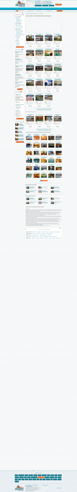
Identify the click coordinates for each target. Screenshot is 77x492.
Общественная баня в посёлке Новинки (57, 64)
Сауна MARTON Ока (39, 114)
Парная (26, 8)
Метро (21, 8)
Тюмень (44, 479)
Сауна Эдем (44, 172)
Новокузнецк (47, 477)
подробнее (30, 46)
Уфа (51, 479)
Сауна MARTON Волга (30, 114)
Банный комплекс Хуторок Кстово (51, 165)
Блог (43, 487)
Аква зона (32, 8)
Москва (16, 475)
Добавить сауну (59, 4)
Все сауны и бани (38, 5)
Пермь (16, 479)
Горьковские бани (18, 94)
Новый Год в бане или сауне (20, 34)
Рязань (23, 479)
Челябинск (59, 479)
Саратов (30, 479)
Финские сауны (18, 19)
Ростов (20, 479)
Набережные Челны (34, 477)
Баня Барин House (36, 172)
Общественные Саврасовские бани (30, 64)
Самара (27, 479)
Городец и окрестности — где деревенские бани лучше (21, 124)
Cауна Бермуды (58, 172)
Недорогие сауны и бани (19, 31)
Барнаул (26, 475)
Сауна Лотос (44, 149)
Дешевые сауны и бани (19, 30)
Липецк (29, 477)
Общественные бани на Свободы (19, 66)
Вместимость (43, 8)
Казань (56, 475)
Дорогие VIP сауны (18, 32)
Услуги (54, 8)
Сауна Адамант (51, 134)
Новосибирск (52, 477)
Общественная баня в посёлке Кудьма (48, 49)
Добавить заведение (51, 487)
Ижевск (49, 475)
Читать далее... (17, 71)
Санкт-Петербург (21, 475)
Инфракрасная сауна (19, 22)
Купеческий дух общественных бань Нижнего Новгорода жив (21, 139)
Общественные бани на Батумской (48, 64)
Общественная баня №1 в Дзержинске (57, 79)
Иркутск (52, 475)
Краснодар (16, 477)
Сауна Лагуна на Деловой (19, 104)
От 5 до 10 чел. (38, 233)
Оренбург (59, 477)
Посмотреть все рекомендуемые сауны (44, 129)
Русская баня (17, 110)
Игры (58, 8)
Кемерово (59, 475)
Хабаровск (55, 479)
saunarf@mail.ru (29, 486)
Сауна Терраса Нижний (29, 134)
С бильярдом (18, 43)
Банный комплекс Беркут (48, 115)
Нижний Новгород (40, 477)
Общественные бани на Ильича (19, 52)
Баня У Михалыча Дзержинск (58, 142)
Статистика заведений (46, 490)
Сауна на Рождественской (36, 142)
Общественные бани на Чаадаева (39, 94)
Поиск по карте (45, 5)
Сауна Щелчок (59, 134)
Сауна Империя (36, 149)
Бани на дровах (18, 21)
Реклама (53, 486)
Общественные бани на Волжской (39, 64)
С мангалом (17, 44)
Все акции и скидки (20, 118)
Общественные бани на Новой (39, 34)
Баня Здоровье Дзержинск (59, 157)
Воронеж (39, 475)
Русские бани (18, 18)
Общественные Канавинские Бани (18, 74)
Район (17, 8)
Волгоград (35, 475)
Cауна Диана (29, 172)
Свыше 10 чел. (43, 233)
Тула (40, 479)
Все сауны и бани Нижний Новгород (31, 13)
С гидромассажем (45, 236)
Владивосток (30, 475)
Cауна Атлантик (29, 149)
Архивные (46, 487)
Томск (38, 479)
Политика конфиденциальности (29, 490)
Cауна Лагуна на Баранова (51, 172)
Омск (56, 477)
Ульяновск (48, 479)
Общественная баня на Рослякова (58, 34)
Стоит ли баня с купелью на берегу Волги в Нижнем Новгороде (21, 129)
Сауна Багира (51, 149)
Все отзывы (20, 89)
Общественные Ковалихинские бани (30, 94)
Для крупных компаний (19, 27)
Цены (37, 8)
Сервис (49, 8)
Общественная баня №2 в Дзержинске (48, 79)
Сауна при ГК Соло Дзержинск (29, 157)
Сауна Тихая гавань (59, 149)
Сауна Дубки (51, 157)
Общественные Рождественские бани (18, 59)
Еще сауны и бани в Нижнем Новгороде (44, 109)
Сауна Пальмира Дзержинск (44, 134)
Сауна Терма (51, 142)
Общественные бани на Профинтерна (39, 49)
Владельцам (52, 5)
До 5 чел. (34, 233)
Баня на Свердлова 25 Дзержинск (44, 157)
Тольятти (34, 479)
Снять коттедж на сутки (19, 33)
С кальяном (17, 45)
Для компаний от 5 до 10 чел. (19, 26)
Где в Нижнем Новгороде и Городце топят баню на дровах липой (21, 136)
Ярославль (16, 481)
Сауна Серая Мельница (36, 165)
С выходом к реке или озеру (53, 236)
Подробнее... (17, 102)
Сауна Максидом (36, 157)
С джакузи (17, 38)
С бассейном (18, 37)
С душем (17, 39)
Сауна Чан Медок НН (44, 142)
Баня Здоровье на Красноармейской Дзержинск (36, 134)
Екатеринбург (44, 475)
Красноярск (21, 477)
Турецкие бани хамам (19, 20)
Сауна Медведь (29, 142)
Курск (25, 477)
